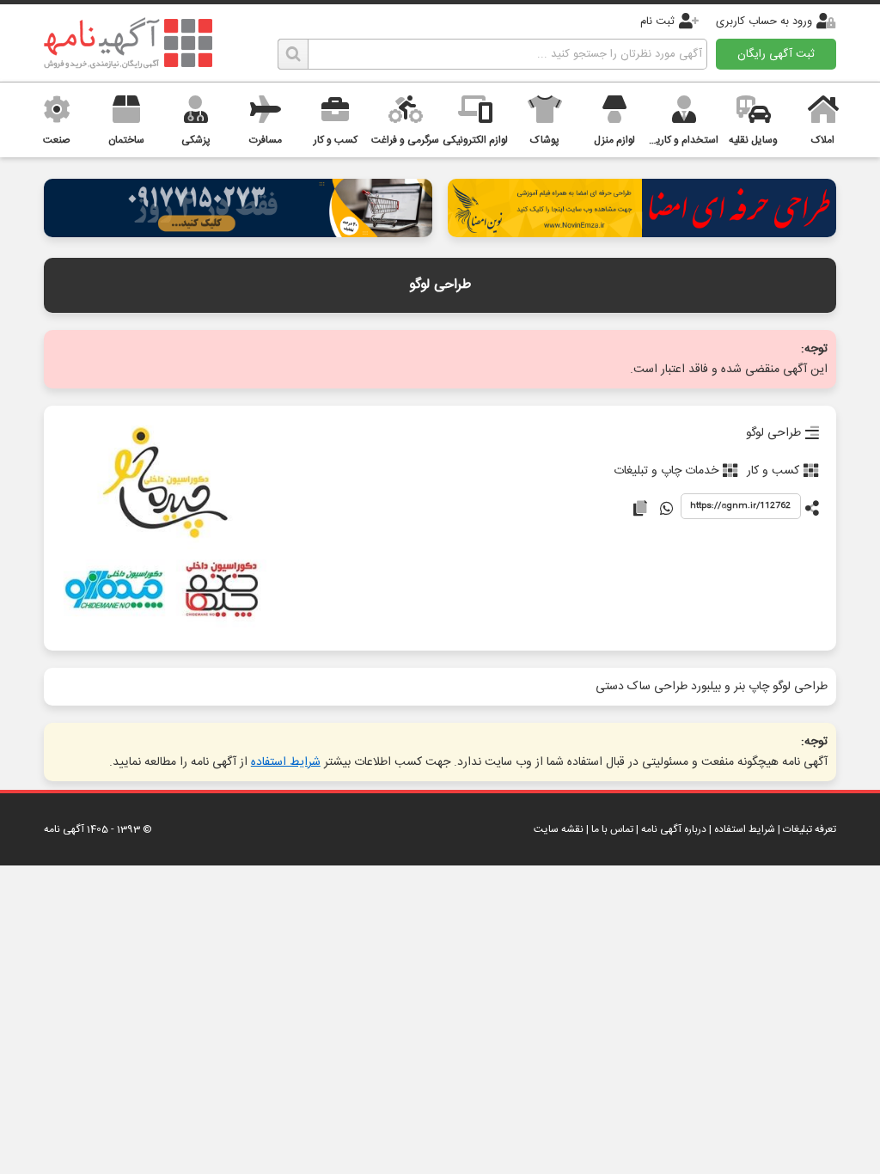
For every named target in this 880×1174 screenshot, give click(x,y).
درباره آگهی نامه (673, 829)
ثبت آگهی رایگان (776, 54)
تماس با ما (612, 829)
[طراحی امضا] (642, 232)
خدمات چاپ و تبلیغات (666, 471)
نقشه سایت (559, 829)
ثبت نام (657, 21)
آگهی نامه (64, 829)
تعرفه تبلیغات (809, 829)
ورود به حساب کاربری (764, 21)
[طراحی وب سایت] (238, 232)
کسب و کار (773, 471)
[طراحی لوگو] (164, 528)
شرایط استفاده (286, 762)
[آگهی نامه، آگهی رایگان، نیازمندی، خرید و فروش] (128, 43)
